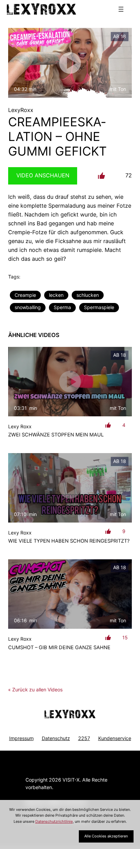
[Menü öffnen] (121, 9)
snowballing (28, 307)
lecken (56, 295)
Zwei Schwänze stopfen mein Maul (56, 435)
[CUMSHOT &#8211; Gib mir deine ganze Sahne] (70, 594)
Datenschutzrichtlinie (54, 821)
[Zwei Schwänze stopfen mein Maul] (70, 382)
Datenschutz (56, 738)
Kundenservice (114, 738)
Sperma (62, 307)
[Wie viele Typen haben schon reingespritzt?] (70, 488)
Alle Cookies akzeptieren (106, 836)
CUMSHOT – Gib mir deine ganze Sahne (59, 647)
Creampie (25, 295)
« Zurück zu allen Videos (35, 689)
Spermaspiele (99, 307)
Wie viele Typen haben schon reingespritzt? (68, 541)
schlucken (87, 295)
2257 (84, 738)
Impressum (21, 738)
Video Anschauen (42, 175)
